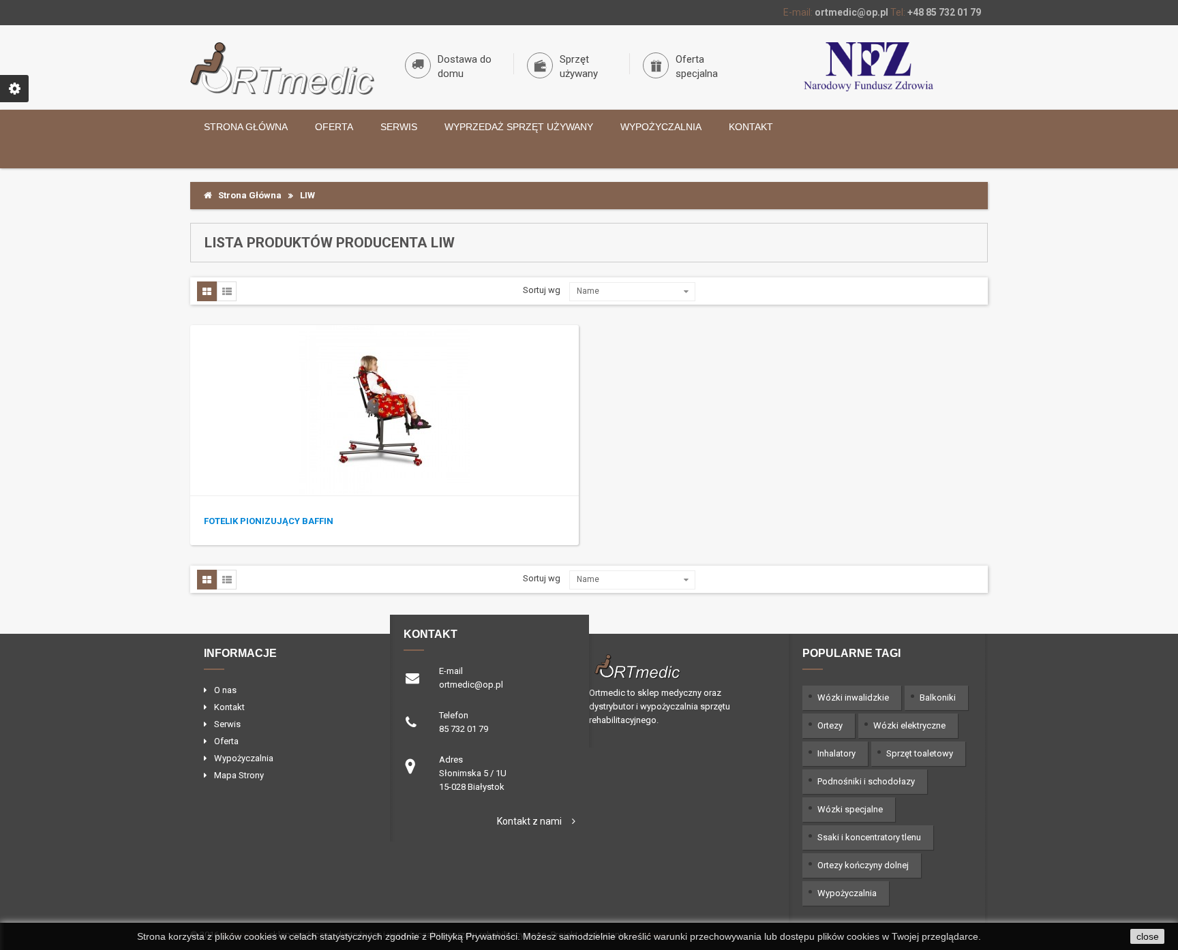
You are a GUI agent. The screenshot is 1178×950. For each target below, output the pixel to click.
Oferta (334, 126)
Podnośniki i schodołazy (866, 781)
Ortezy (830, 725)
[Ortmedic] (282, 68)
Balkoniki (938, 697)
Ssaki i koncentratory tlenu (869, 837)
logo (677, 665)
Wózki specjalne (850, 809)
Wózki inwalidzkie (853, 697)
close (1147, 936)
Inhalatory (836, 753)
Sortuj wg (541, 290)
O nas (225, 690)
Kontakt (751, 126)
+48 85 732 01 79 (944, 12)
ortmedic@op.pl (851, 12)
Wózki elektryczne (909, 725)
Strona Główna (247, 195)
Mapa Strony (239, 775)
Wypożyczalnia (660, 126)
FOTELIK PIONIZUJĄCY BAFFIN (268, 521)
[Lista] (226, 291)
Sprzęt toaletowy (919, 753)
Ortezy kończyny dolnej (863, 865)
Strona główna (246, 126)
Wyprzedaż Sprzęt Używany (518, 126)
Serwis (398, 126)
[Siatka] (207, 291)
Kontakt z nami (529, 821)
